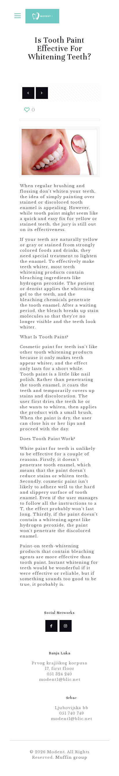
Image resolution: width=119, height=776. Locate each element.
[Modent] (42, 16)
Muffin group (71, 757)
